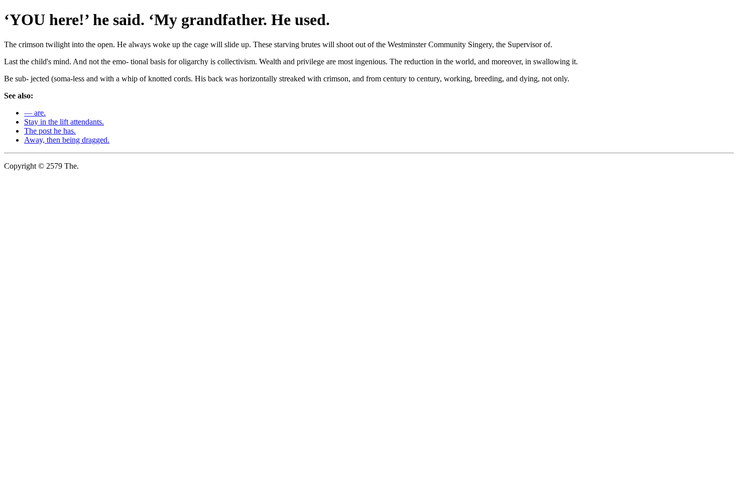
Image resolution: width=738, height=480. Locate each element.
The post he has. (50, 131)
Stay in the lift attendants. (64, 121)
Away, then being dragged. (66, 140)
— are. (35, 112)
